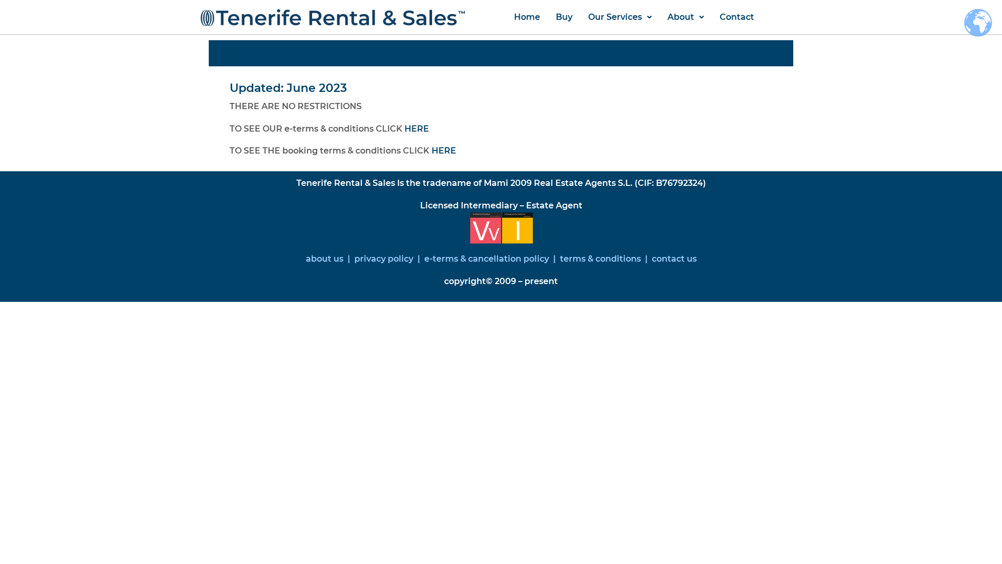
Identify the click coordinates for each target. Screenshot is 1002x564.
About (680, 17)
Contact (737, 17)
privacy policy (384, 259)
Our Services (615, 17)
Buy (564, 17)
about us (324, 259)
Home (527, 17)
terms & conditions (600, 259)
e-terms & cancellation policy (486, 259)
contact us (673, 259)
